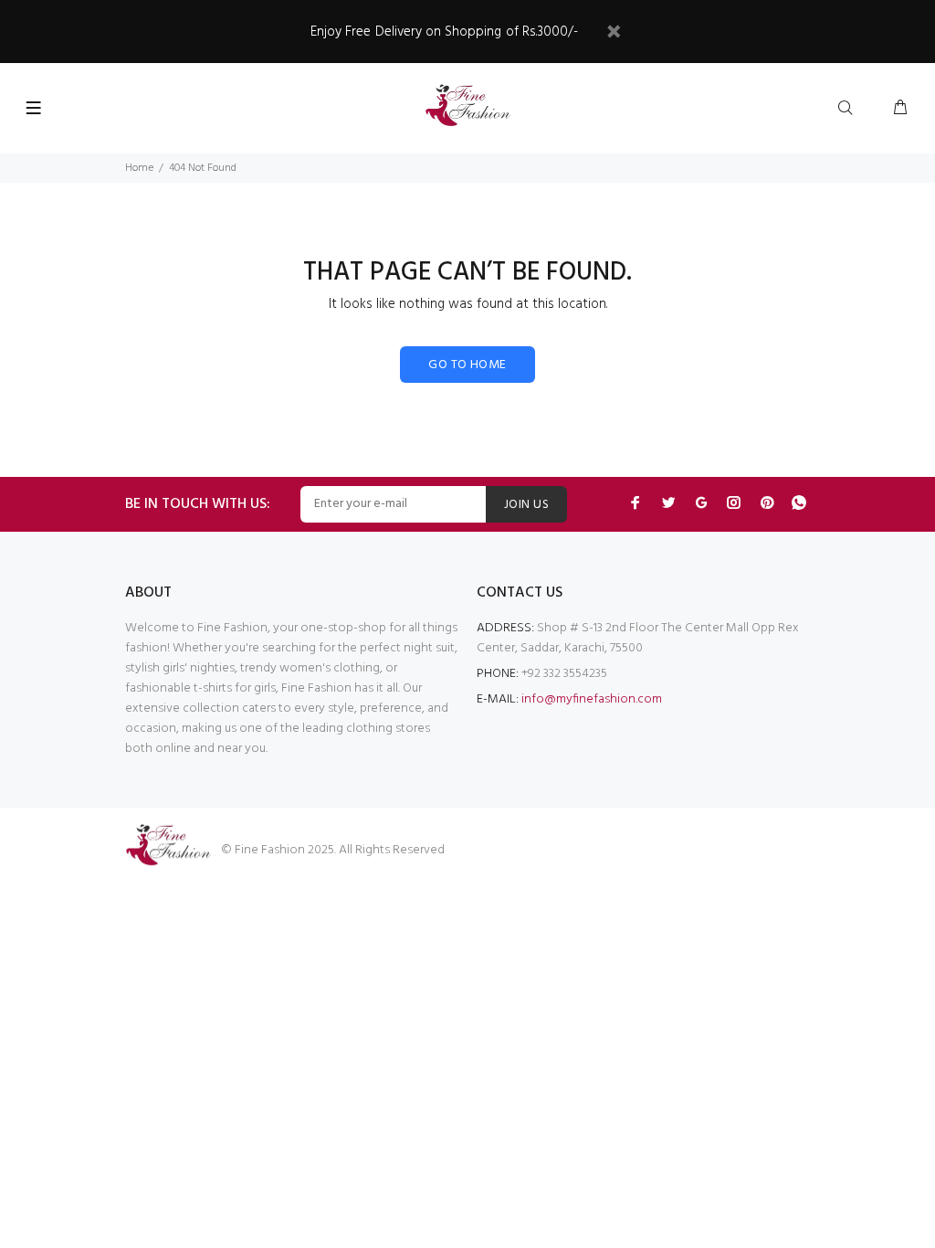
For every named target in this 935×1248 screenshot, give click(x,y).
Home (139, 168)
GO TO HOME (467, 364)
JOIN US (526, 504)
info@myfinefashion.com (591, 699)
